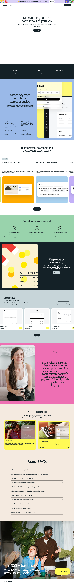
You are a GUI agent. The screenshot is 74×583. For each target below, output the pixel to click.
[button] (35, 335)
